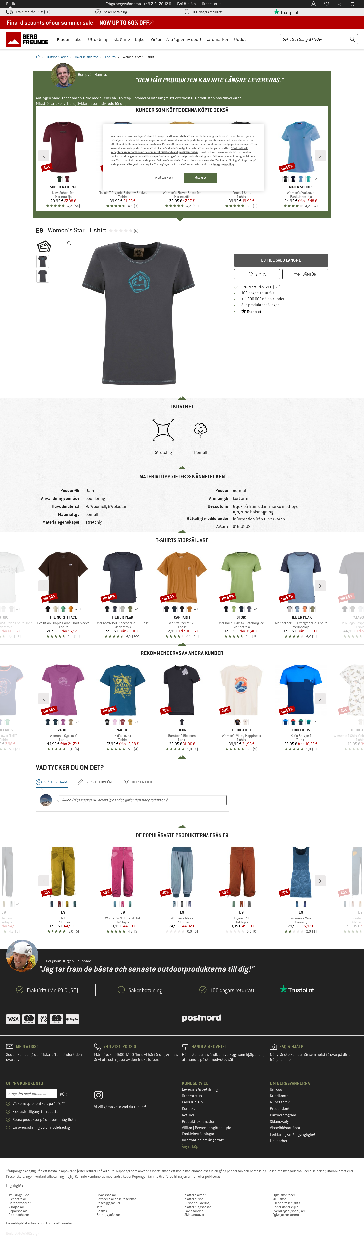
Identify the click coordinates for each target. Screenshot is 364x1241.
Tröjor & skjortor (86, 57)
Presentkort (280, 1108)
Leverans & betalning (200, 1089)
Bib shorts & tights (286, 1203)
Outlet (240, 39)
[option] (140, 313)
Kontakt (188, 1108)
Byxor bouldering (196, 1203)
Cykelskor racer (283, 1195)
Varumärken (217, 39)
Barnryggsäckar (108, 1214)
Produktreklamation (198, 1121)
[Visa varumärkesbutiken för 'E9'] (44, 246)
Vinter (156, 39)
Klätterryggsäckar (197, 1207)
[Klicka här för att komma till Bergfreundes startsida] (29, 39)
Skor (79, 39)
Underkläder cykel (285, 1207)
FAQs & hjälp (192, 1102)
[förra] (43, 155)
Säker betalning (115, 12)
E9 (39, 230)
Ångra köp (190, 1146)
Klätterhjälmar (195, 1195)
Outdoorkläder (57, 57)
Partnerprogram (283, 1115)
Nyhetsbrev (280, 1102)
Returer (188, 1115)
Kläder (63, 39)
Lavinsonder (193, 1211)
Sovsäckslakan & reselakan (117, 1199)
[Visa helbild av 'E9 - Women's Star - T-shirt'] (69, 243)
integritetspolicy (223, 164)
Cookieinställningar (198, 1133)
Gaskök (102, 1211)
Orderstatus (192, 1095)
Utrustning (98, 39)
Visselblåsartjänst (285, 1128)
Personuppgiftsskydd (213, 1128)
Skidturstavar (194, 1214)
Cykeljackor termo (285, 1214)
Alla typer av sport (183, 39)
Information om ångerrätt (203, 1140)
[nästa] (320, 155)
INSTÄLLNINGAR (164, 177)
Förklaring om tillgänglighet (292, 1134)
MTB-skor (279, 1199)
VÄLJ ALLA (200, 177)
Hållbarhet (278, 1140)
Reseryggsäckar (108, 1203)
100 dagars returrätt (208, 12)
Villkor (187, 1128)
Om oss (276, 1089)
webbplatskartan (23, 1223)
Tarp (100, 1207)
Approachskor (19, 1214)
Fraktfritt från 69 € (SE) (33, 12)
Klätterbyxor (193, 1199)
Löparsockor (18, 1211)
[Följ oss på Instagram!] (102, 1096)
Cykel (140, 39)
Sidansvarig (279, 1121)
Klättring (121, 39)
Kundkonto (279, 1095)
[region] (183, 157)
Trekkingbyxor (19, 1195)
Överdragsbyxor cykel (288, 1211)
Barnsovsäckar (20, 1203)
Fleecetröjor (17, 1199)
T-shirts (110, 57)
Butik (10, 3)
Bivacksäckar (106, 1195)
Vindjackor (16, 1207)
